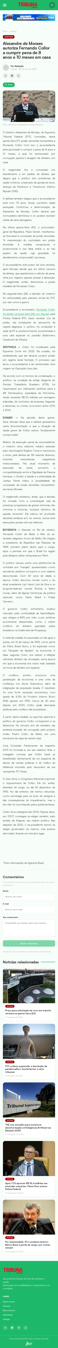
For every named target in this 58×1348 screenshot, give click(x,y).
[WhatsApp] (18, 75)
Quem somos (9, 1301)
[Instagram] (18, 1327)
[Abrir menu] (4, 5)
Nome (5, 891)
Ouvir (10, 85)
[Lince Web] (29, 1343)
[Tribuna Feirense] (29, 1271)
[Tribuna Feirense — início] (28, 5)
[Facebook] (12, 75)
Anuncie (6, 1306)
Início (5, 31)
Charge (6, 1319)
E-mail (6, 904)
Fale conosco (9, 1310)
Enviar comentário (29, 943)
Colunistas (8, 1315)
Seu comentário (10, 917)
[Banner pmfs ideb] (29, 17)
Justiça (13, 31)
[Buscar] (52, 5)
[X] (5, 75)
